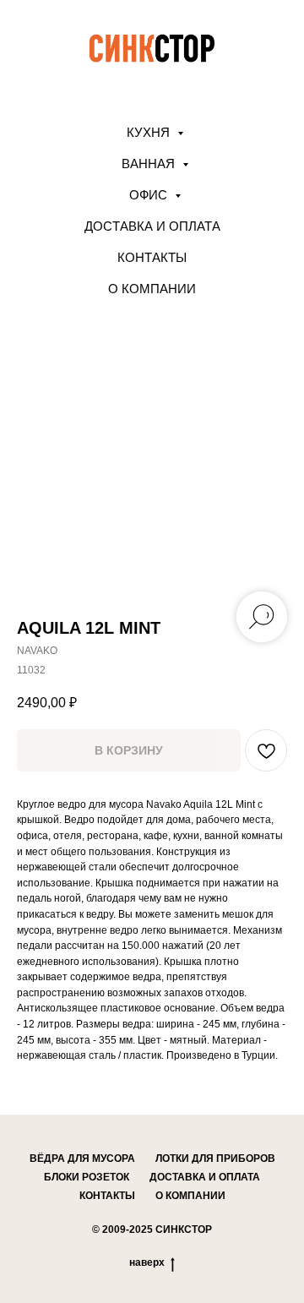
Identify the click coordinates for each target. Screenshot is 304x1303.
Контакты (152, 257)
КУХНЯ (150, 132)
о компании (190, 1196)
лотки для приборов (215, 1158)
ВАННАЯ (150, 163)
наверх (147, 1262)
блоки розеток (86, 1177)
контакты (107, 1196)
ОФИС (150, 195)
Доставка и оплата (152, 226)
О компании (152, 288)
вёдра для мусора (82, 1158)
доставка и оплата (204, 1177)
